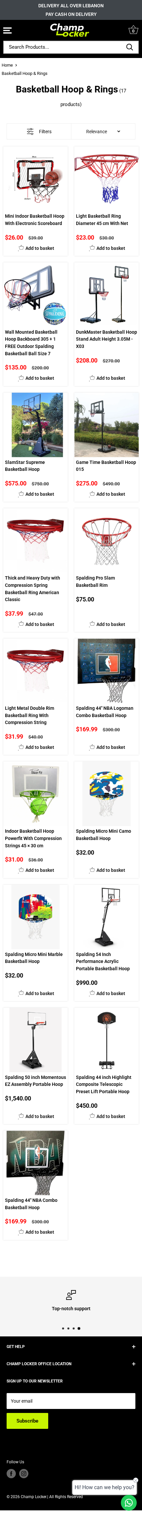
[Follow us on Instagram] (23, 1473)
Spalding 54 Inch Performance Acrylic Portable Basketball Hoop (103, 961)
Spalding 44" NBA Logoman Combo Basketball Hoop (104, 711)
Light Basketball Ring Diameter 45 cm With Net (102, 219)
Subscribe (27, 1421)
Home (7, 65)
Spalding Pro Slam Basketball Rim (95, 581)
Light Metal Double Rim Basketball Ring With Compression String (29, 715)
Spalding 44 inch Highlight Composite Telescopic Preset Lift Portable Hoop (103, 1084)
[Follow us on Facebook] (11, 1473)
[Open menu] (7, 31)
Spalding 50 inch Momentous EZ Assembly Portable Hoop (35, 1081)
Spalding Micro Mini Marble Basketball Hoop (34, 958)
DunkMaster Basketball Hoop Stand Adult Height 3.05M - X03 (106, 339)
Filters (45, 131)
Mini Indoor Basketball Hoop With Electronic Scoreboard (34, 219)
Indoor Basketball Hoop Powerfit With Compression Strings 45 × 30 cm (33, 838)
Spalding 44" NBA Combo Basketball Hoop (31, 1204)
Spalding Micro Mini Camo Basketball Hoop (103, 834)
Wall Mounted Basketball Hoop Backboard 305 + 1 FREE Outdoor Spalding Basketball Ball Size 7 (31, 342)
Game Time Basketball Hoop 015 (106, 466)
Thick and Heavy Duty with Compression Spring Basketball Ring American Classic (32, 588)
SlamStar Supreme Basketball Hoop (25, 466)
